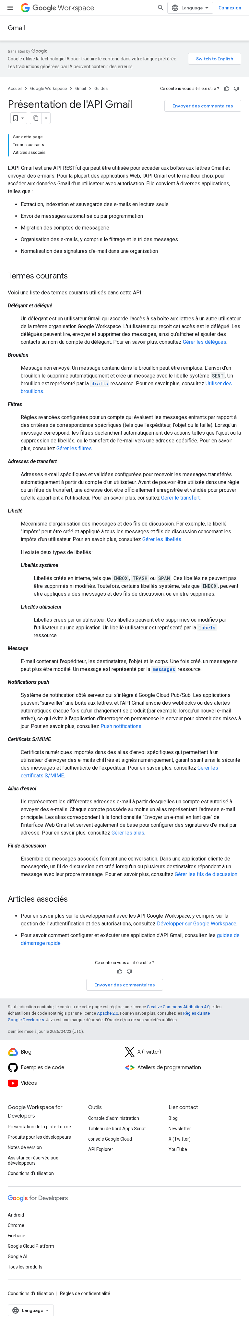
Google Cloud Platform (31, 1246)
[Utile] (226, 88)
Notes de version (25, 1147)
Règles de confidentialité (85, 1293)
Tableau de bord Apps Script (117, 1128)
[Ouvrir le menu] (10, 8)
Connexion (230, 7)
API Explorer (100, 1149)
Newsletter (180, 1128)
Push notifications (121, 726)
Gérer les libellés (161, 539)
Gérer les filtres (74, 448)
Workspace (76, 8)
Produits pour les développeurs (39, 1137)
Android (16, 1215)
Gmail (16, 28)
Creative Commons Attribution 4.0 (178, 1006)
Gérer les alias (128, 833)
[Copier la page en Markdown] (36, 118)
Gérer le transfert (180, 498)
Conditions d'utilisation (31, 1173)
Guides (101, 88)
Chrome (16, 1225)
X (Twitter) (180, 1139)
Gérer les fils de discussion (206, 874)
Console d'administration (113, 1118)
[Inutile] (236, 88)
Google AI (17, 1256)
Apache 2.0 (107, 1013)
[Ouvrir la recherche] (161, 8)
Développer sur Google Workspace (196, 924)
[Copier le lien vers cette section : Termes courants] (74, 276)
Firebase (16, 1235)
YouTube (178, 1149)
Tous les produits (25, 1266)
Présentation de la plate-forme (39, 1126)
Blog (173, 1118)
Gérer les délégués (204, 342)
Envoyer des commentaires (202, 106)
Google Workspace (48, 88)
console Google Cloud (110, 1139)
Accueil (15, 88)
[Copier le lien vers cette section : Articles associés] (74, 900)
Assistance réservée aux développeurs (33, 1160)
